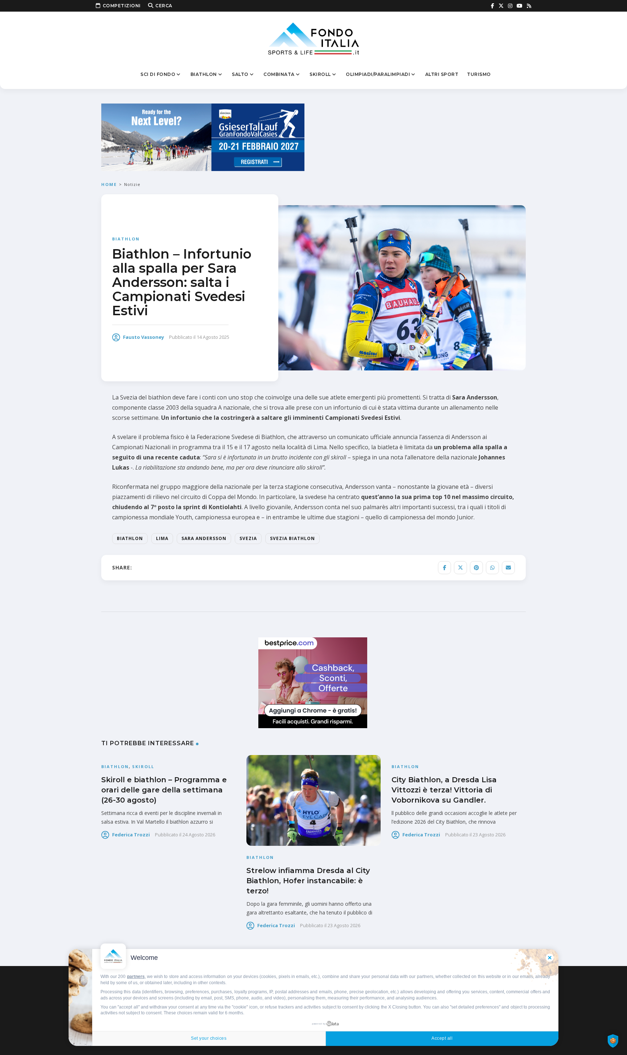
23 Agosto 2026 (344, 925)
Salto (240, 74)
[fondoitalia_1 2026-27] (202, 136)
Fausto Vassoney (143, 337)
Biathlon (203, 74)
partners (136, 976)
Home (109, 184)
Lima (162, 538)
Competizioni (122, 5)
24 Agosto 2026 (199, 834)
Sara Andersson (203, 538)
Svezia (248, 538)
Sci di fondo (157, 74)
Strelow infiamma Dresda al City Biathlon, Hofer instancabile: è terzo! (308, 880)
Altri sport (442, 74)
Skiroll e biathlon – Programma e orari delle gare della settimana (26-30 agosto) (164, 789)
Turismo (479, 74)
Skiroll (320, 74)
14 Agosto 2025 (213, 337)
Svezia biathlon (292, 538)
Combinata (279, 74)
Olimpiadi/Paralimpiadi (378, 74)
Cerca (163, 5)
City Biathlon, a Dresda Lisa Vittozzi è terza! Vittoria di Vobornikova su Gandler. (444, 789)
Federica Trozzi (131, 834)
